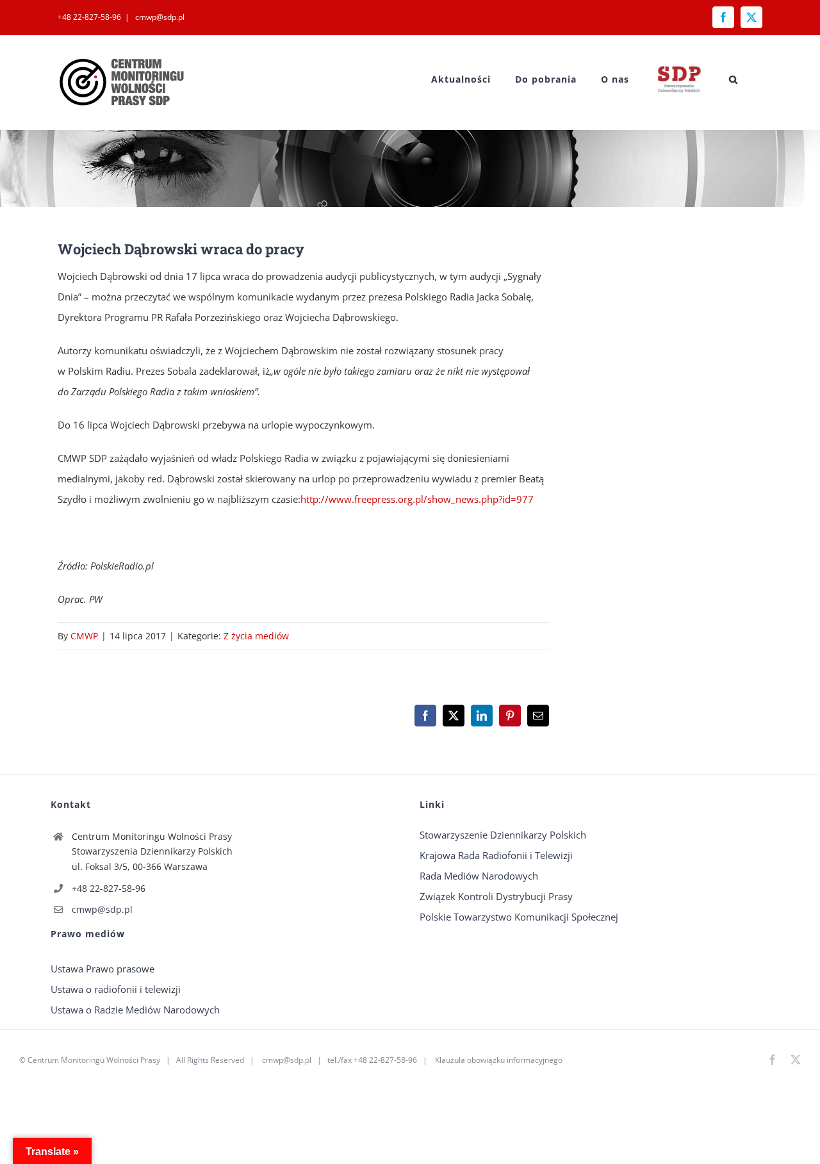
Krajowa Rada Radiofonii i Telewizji (496, 855)
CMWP (84, 636)
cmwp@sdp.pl (158, 17)
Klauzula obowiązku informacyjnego (498, 1059)
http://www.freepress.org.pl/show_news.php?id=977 (417, 499)
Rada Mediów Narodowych (479, 875)
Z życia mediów (256, 636)
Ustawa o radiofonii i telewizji (116, 989)
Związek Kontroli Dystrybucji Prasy (496, 896)
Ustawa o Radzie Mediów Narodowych (135, 1009)
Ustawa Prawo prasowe (102, 968)
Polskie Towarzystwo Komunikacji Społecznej (519, 916)
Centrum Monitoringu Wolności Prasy (94, 1059)
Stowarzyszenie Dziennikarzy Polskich (503, 834)
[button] (733, 79)
